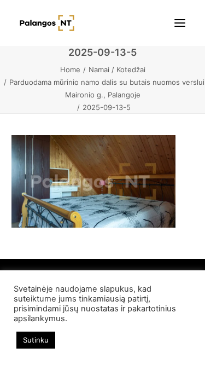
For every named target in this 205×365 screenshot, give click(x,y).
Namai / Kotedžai (117, 69)
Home (70, 69)
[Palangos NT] (47, 23)
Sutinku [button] (36, 339)
